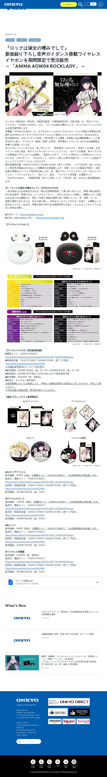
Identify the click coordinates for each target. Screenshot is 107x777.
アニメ (10, 40)
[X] (33, 761)
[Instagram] (73, 761)
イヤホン (22, 40)
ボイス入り (34, 40)
